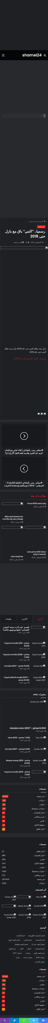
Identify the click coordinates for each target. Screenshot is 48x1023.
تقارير (42, 821)
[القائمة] (3, 56)
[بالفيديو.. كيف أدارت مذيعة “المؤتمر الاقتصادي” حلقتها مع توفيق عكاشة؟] (38, 633)
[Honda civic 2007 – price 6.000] (24, 712)
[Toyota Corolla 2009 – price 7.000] (38, 658)
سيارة (18, 957)
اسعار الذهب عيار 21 (38, 944)
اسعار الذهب (28, 940)
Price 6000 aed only (36, 503)
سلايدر (42, 804)
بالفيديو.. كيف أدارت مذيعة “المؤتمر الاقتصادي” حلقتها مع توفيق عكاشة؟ (16, 628)
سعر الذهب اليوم (39, 953)
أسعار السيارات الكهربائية (36, 936)
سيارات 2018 (40, 957)
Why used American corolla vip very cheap (12, 517)
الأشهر (40, 619)
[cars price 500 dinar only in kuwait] (35, 537)
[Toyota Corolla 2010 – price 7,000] (39, 775)
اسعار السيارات (40, 949)
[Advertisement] (24, 25)
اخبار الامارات (20, 936)
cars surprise (17, 556)
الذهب (21, 949)
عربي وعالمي (39, 817)
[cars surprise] (12, 540)
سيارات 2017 (17, 953)
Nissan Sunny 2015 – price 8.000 (28, 116)
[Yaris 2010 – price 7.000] (39, 741)
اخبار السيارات (39, 813)
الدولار (29, 949)
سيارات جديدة (27, 957)
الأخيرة (24, 619)
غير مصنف (32, 221)
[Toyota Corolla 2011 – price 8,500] (38, 646)
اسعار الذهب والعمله (21, 944)
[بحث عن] (45, 56)
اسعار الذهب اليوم (14, 940)
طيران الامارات (40, 962)
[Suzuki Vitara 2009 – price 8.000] (24, 917)
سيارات (27, 953)
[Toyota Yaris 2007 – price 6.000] (24, 900)
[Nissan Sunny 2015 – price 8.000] (39, 764)
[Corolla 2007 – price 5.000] (38, 669)
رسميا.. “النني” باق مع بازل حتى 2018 (29, 358)
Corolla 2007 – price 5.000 (16, 666)
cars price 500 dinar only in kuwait (36, 553)
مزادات (41, 800)
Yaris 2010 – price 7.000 (19, 737)
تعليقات (8, 619)
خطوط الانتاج (39, 825)
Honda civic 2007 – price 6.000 (28, 728)
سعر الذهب (12, 949)
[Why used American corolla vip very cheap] (12, 508)
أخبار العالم (40, 829)
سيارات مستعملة (38, 809)
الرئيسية (40, 221)
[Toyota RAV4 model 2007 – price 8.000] (38, 681)
